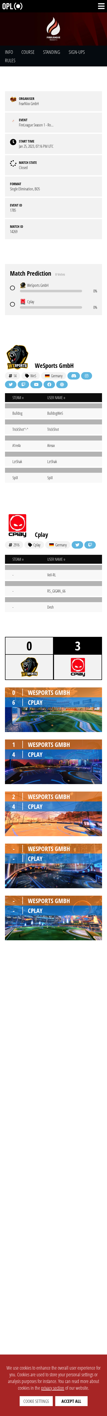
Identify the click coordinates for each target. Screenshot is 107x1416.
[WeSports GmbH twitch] (23, 384)
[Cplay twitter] (77, 545)
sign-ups (77, 52)
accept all (71, 1401)
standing (51, 52)
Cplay (41, 534)
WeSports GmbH (54, 365)
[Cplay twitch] (90, 545)
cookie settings (36, 1401)
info (9, 52)
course (28, 52)
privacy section (52, 1388)
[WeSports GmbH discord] (73, 376)
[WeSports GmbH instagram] (86, 376)
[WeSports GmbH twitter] (10, 384)
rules (10, 60)
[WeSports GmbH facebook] (49, 384)
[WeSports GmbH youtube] (36, 384)
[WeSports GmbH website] (62, 384)
